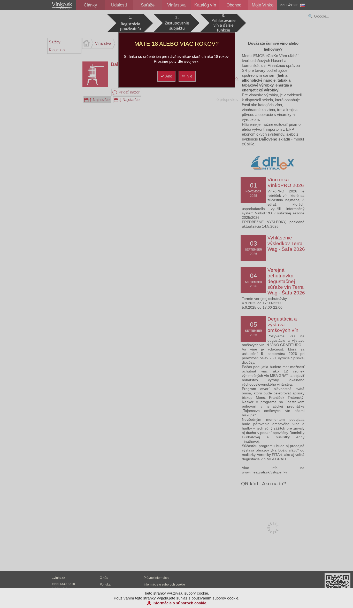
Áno (168, 76)
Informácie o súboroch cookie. (179, 603)
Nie (189, 76)
